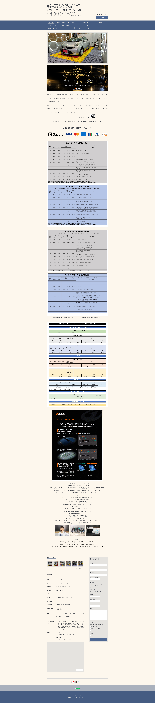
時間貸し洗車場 (79, 28)
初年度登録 (92, 599)
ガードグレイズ (95, 586)
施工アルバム (93, 22)
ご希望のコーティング (95, 582)
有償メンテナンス (66, 22)
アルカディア (77, 695)
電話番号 (92, 572)
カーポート (94, 630)
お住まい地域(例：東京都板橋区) (97, 604)
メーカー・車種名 (94, 577)
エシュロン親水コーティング (84, 25)
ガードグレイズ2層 (96, 591)
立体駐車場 (94, 626)
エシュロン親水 (95, 587)
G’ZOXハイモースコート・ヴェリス (56, 25)
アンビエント (94, 589)
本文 (91, 608)
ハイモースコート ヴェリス (98, 584)
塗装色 (91, 594)
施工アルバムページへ (79, 568)
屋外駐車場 (94, 624)
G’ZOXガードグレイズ (71, 25)
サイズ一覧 (86, 28)
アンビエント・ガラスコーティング (56, 28)
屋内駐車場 (101, 624)
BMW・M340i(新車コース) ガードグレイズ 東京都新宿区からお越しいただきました (65, 61)
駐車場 (91, 622)
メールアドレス (93, 568)
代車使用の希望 (93, 633)
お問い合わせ (102, 17)
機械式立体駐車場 (95, 628)
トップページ (51, 22)
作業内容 (58, 22)
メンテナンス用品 (70, 28)
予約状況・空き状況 (76, 22)
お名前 (91, 563)
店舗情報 (100, 22)
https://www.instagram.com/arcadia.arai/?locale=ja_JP (79, 117)
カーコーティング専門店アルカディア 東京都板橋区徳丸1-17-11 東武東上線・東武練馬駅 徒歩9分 (66, 7)
